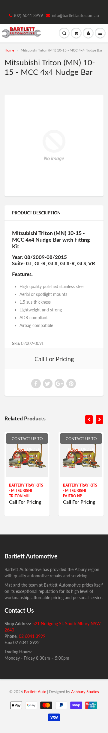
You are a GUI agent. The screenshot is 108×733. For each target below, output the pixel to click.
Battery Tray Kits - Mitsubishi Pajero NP (80, 490)
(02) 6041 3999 (28, 15)
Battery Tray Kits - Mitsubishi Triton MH (26, 490)
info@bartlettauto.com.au (75, 15)
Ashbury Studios (85, 691)
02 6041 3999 (32, 636)
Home (9, 50)
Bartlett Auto (35, 691)
